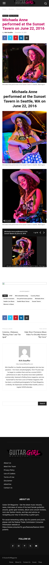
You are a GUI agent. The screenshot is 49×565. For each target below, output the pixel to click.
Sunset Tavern (36, 301)
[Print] (26, 37)
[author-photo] (24, 357)
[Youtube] (36, 546)
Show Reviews (21, 9)
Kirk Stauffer (9, 32)
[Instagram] (18, 546)
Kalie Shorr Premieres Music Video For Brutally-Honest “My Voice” (36, 334)
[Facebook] (4, 37)
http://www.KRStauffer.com (24, 364)
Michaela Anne (39, 298)
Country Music (35, 296)
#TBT (10, 296)
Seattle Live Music (8, 301)
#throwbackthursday (21, 296)
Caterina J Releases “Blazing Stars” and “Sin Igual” (11, 334)
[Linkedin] (21, 37)
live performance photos (24, 298)
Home (4, 9)
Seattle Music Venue (23, 301)
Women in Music (8, 304)
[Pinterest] (15, 37)
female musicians (8, 298)
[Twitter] (10, 37)
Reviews (11, 9)
